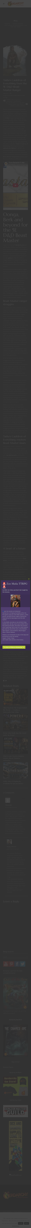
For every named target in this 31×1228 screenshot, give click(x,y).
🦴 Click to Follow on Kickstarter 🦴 (14, 647)
